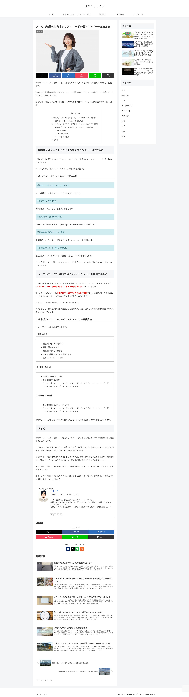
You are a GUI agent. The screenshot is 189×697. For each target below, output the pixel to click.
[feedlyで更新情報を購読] (58, 514)
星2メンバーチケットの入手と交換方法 (69, 121)
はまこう (54, 491)
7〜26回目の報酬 (63, 137)
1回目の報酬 (61, 130)
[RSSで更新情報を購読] (61, 514)
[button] (108, 75)
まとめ (55, 140)
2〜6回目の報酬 (62, 134)
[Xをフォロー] (54, 514)
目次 (72, 113)
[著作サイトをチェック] (51, 514)
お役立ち (40, 522)
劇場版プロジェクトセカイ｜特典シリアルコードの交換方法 (74, 118)
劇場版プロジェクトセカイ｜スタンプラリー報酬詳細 (74, 127)
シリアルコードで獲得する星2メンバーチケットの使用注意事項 (75, 124)
